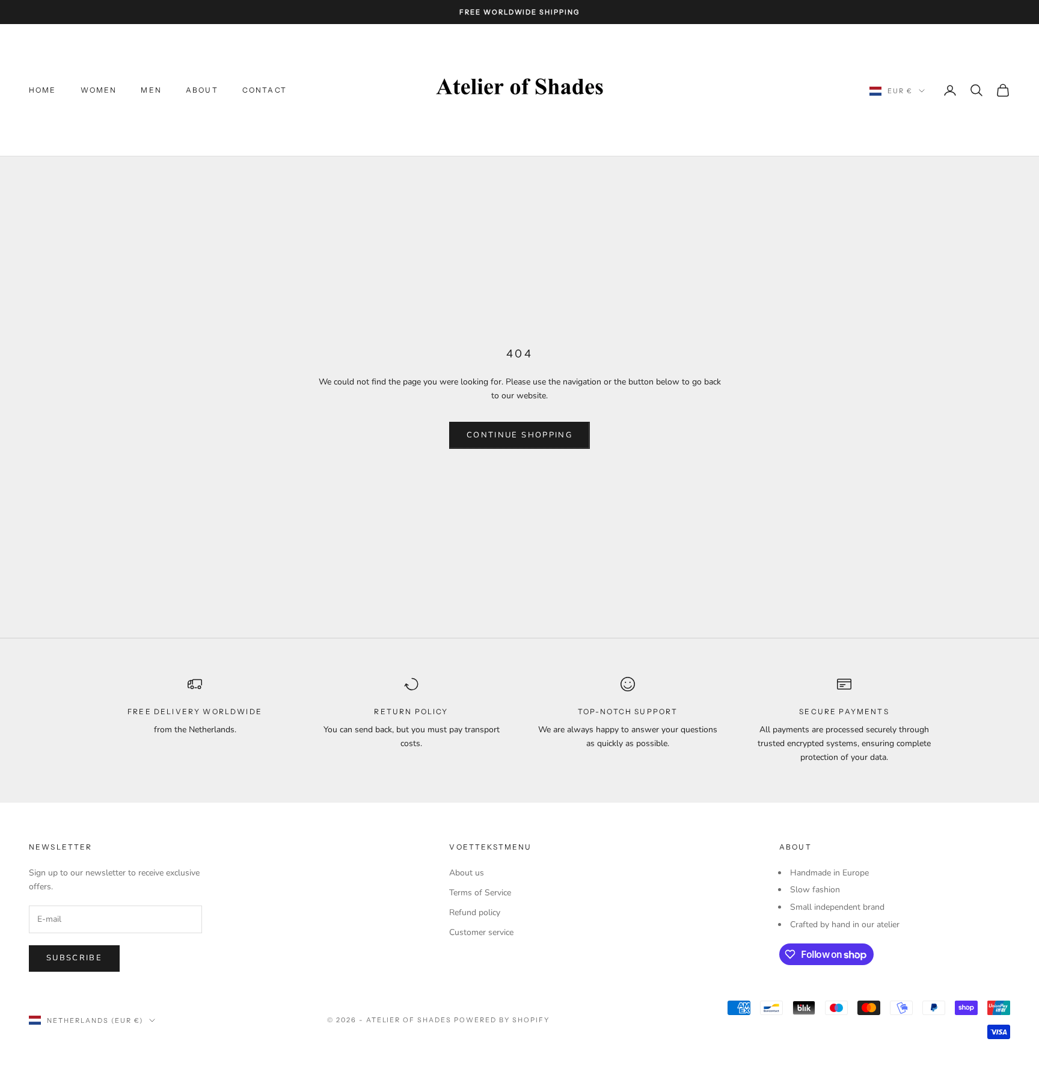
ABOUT (202, 89)
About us (466, 872)
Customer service (481, 932)
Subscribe (74, 957)
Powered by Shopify (502, 1020)
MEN (151, 89)
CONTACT (264, 89)
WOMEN (99, 89)
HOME (43, 89)
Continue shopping (519, 435)
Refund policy (474, 912)
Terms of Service (480, 892)
